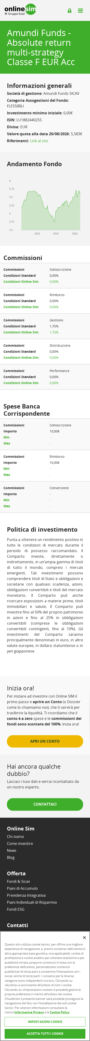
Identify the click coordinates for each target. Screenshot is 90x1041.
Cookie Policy (59, 1012)
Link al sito (39, 140)
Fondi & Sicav (18, 881)
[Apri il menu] (80, 10)
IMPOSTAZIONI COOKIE (45, 1022)
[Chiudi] (84, 937)
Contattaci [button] (45, 804)
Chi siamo (15, 836)
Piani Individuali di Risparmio (32, 902)
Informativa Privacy (29, 1012)
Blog (11, 857)
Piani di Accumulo (22, 888)
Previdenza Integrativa (26, 895)
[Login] (69, 11)
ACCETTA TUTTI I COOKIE (45, 1033)
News (11, 850)
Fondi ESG (15, 909)
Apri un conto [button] (45, 741)
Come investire (20, 843)
